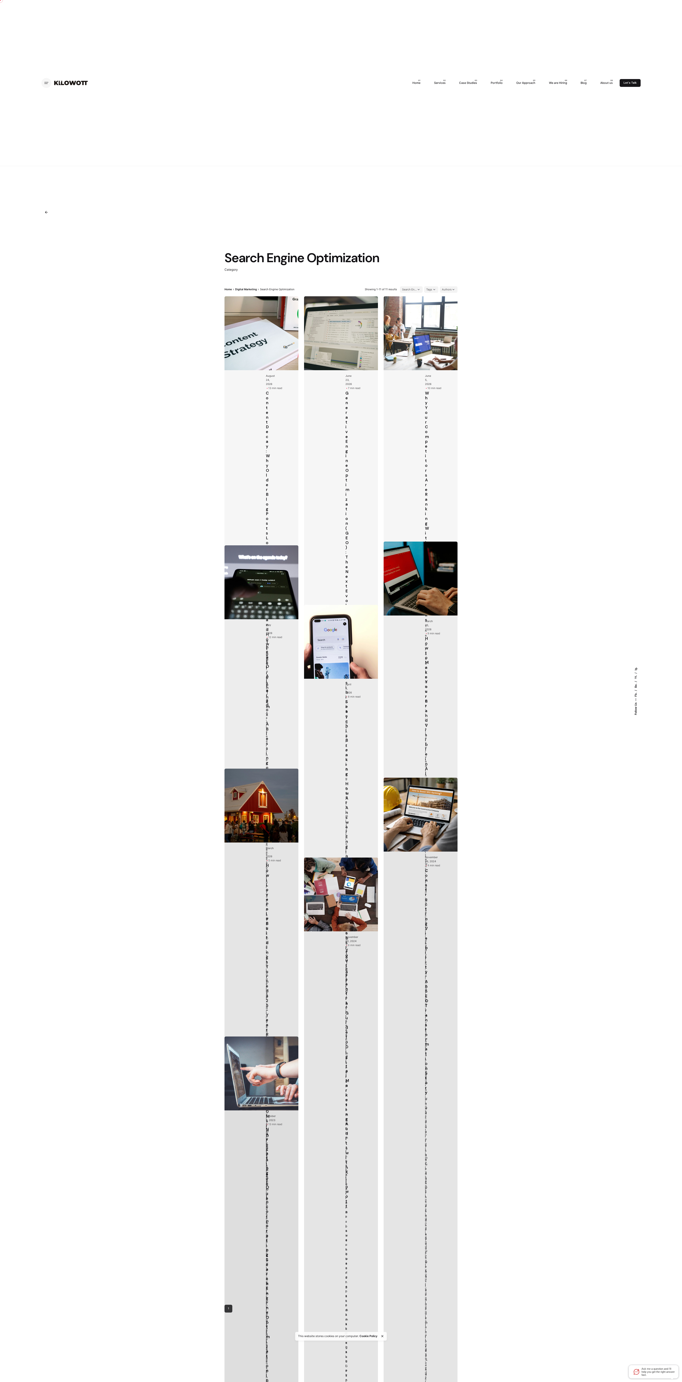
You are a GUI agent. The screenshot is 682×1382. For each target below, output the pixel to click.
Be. (635, 685)
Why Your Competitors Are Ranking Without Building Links (427, 506)
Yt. (635, 676)
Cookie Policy (368, 1336)
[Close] (382, 1336)
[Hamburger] (46, 83)
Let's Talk (630, 83)
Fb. (635, 694)
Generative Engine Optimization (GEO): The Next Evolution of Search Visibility (347, 555)
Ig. (635, 668)
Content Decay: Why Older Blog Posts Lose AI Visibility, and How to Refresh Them (268, 550)
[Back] (46, 212)
